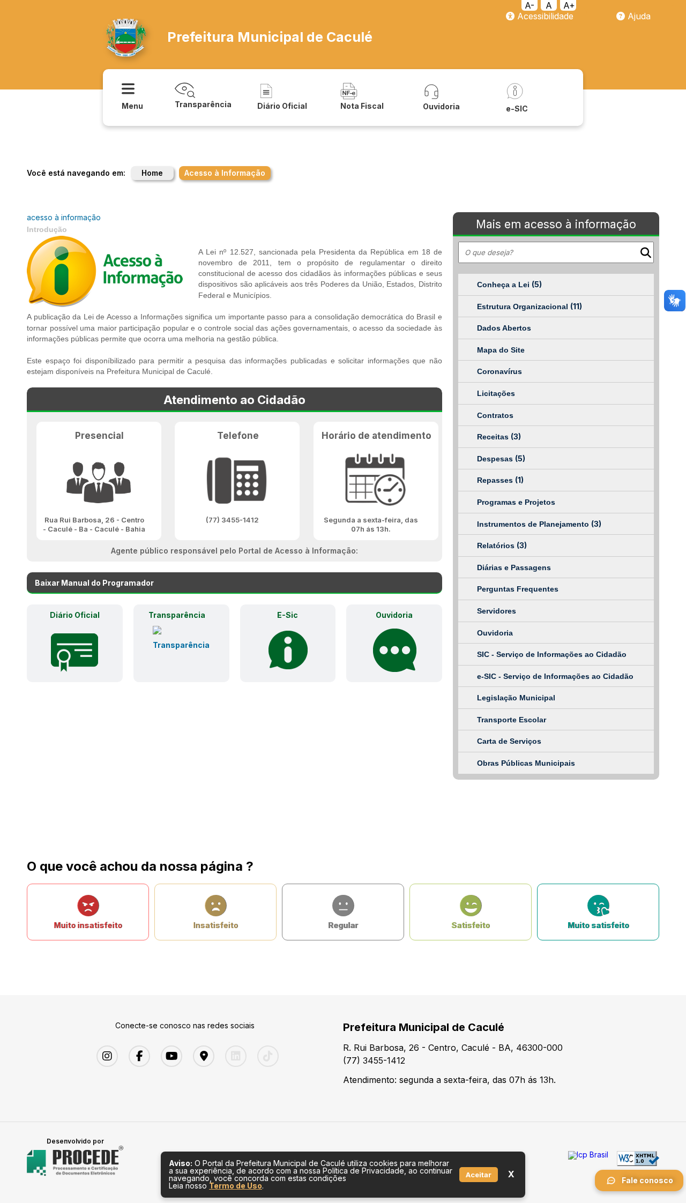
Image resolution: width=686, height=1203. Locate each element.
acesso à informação (64, 217)
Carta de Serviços (509, 741)
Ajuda (638, 16)
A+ (569, 5)
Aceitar (478, 1174)
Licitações (496, 393)
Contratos (495, 415)
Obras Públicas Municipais (526, 763)
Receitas (499, 436)
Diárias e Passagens (514, 567)
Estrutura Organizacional (529, 306)
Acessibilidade (543, 16)
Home (152, 172)
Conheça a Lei (509, 284)
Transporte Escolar (511, 719)
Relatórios (502, 545)
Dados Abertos (504, 328)
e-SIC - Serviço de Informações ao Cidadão (555, 676)
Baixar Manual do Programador (94, 582)
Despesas (501, 458)
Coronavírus (499, 371)
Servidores (496, 611)
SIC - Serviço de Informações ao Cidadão (552, 654)
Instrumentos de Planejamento (539, 523)
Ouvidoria (495, 633)
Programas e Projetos (516, 502)
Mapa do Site (501, 350)
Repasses (500, 479)
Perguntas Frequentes (517, 589)
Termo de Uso (235, 1185)
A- (529, 5)
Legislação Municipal (516, 697)
